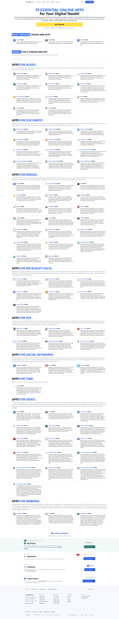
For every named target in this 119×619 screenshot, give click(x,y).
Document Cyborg (43, 601)
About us (69, 596)
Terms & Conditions (85, 596)
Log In (82, 1)
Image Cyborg (42, 599)
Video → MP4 (56, 603)
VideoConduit (46, 611)
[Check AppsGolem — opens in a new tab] (59, 556)
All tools (37, 1)
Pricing (43, 1)
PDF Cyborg (41, 603)
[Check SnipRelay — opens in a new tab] (59, 567)
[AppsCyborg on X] (26, 606)
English (29, 614)
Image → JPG (56, 599)
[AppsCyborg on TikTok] (29, 606)
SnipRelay (40, 611)
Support (52, 1)
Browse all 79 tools (29, 603)
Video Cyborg (42, 596)
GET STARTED (89, 1)
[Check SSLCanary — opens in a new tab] (59, 544)
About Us (58, 1)
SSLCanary (35, 611)
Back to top (90, 589)
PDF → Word (55, 596)
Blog (48, 1)
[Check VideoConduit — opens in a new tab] (59, 579)
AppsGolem (53, 611)
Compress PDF (56, 601)
